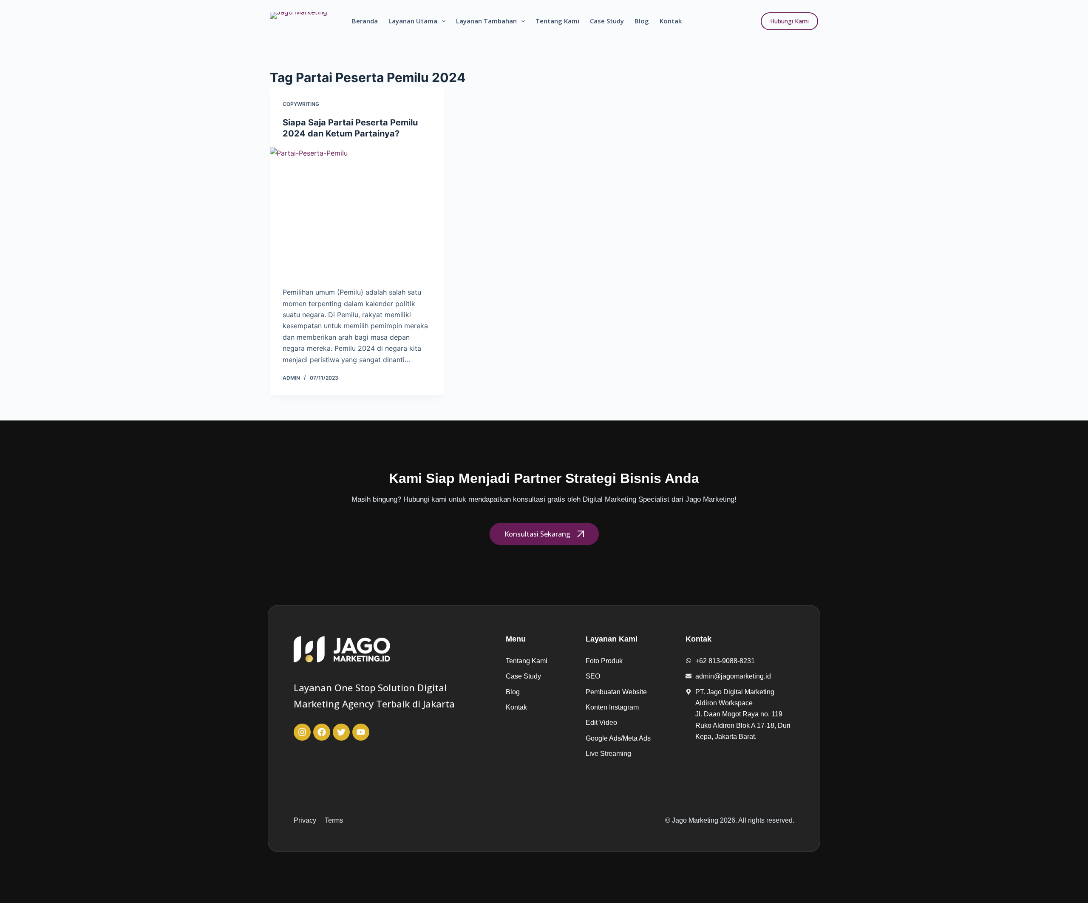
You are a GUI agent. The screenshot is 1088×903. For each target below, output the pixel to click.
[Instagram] (302, 732)
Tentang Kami (557, 21)
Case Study (607, 21)
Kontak (671, 21)
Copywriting (301, 104)
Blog (642, 21)
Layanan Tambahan (486, 21)
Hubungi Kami (789, 21)
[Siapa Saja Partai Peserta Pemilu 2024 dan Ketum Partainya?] (357, 213)
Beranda (365, 21)
